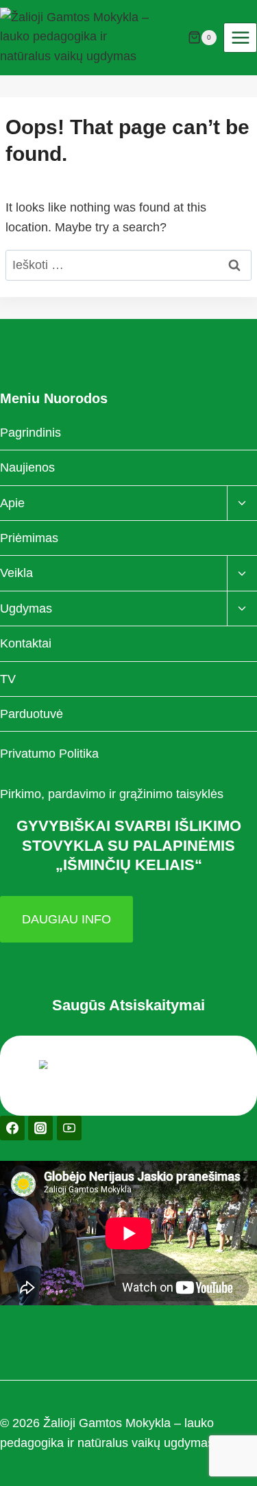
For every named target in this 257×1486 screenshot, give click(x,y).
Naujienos (27, 467)
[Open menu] (240, 37)
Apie (12, 503)
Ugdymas (26, 608)
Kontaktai (25, 643)
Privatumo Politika (49, 753)
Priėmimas (29, 538)
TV (8, 679)
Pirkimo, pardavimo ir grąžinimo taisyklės (111, 794)
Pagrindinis (30, 432)
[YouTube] (69, 1128)
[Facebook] (12, 1128)
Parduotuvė (31, 714)
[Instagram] (40, 1128)
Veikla (16, 573)
